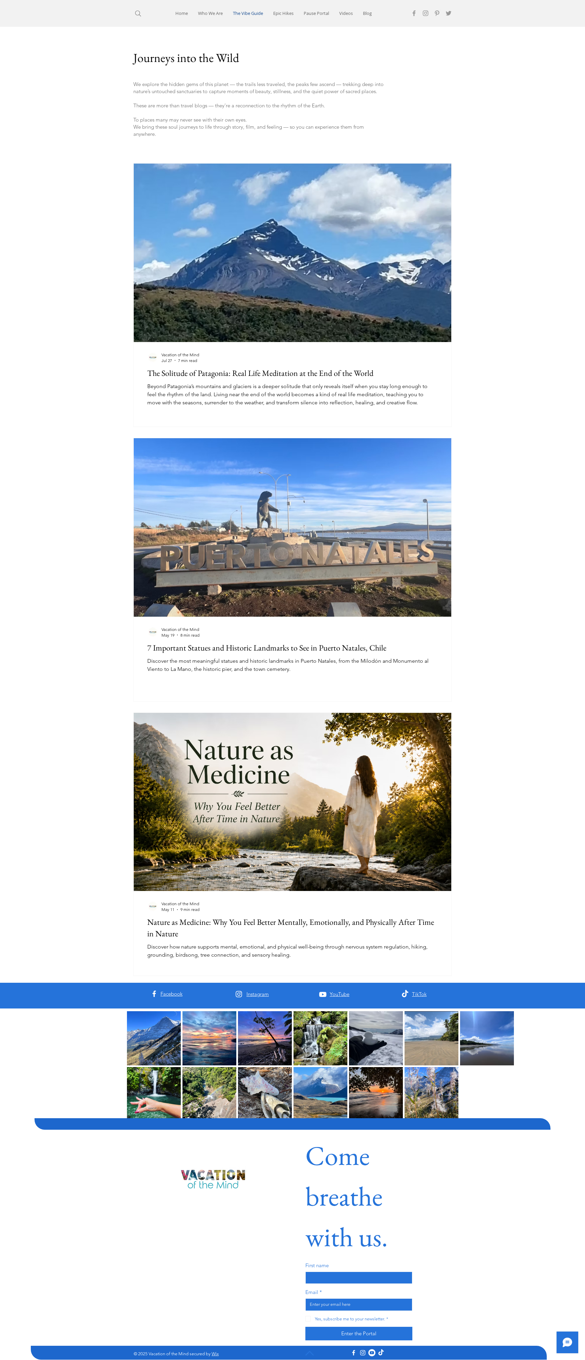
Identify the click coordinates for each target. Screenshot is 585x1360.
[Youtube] (371, 1352)
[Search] (138, 13)
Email (313, 1292)
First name (317, 1265)
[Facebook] (414, 13)
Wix (215, 1353)
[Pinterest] (437, 13)
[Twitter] (448, 13)
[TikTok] (405, 994)
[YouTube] (323, 994)
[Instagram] (425, 13)
